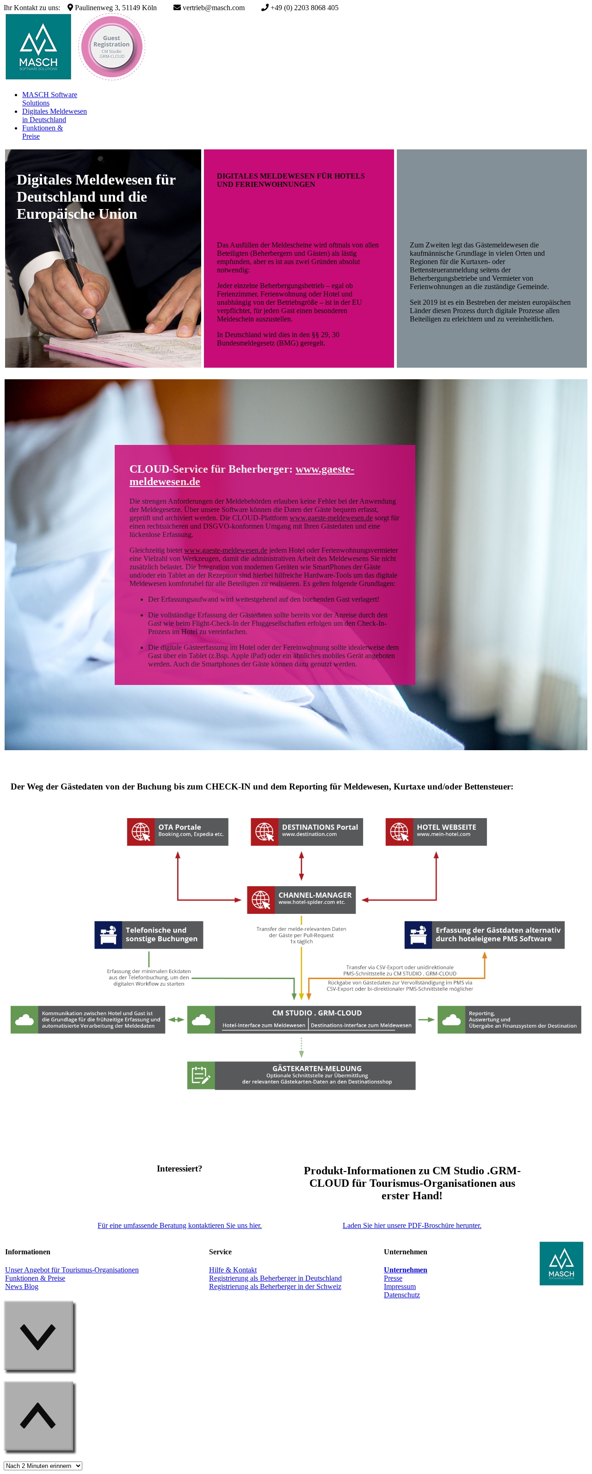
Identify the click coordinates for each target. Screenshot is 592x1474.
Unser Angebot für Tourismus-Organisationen (72, 1270)
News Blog (21, 1286)
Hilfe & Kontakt (233, 1270)
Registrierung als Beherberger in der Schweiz (275, 1286)
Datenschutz (402, 1295)
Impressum (400, 1286)
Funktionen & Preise (35, 1278)
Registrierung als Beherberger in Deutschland (275, 1278)
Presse (393, 1278)
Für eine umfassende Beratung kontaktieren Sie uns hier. (180, 1225)
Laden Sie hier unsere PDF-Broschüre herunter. (412, 1225)
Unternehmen (405, 1270)
